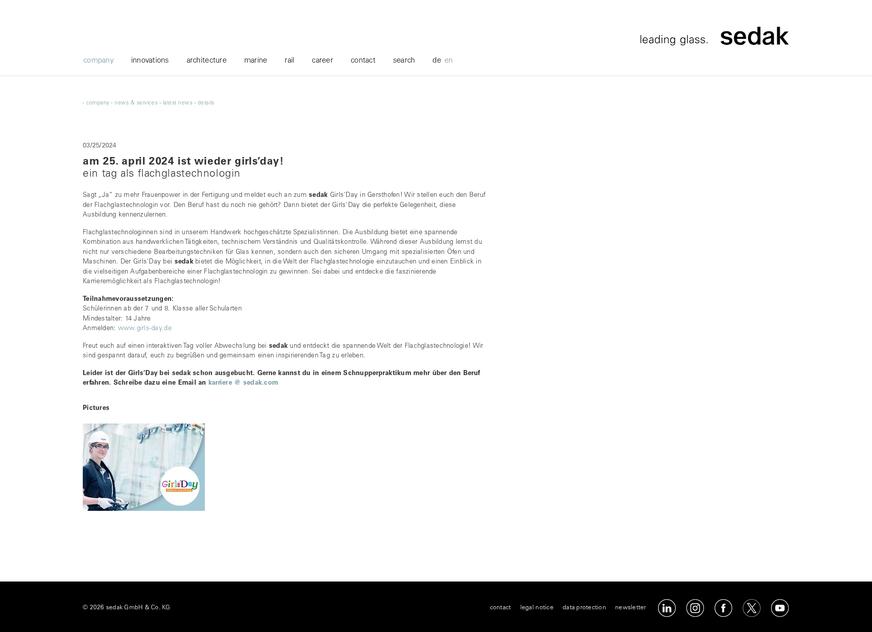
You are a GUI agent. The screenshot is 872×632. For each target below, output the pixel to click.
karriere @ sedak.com (243, 383)
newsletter (630, 608)
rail (289, 61)
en (449, 61)
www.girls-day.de (145, 329)
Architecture (207, 61)
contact (363, 61)
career (322, 61)
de (436, 61)
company (98, 61)
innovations (150, 61)
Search (404, 61)
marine (255, 61)
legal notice (537, 608)
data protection (584, 608)
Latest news (178, 103)
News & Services (136, 103)
